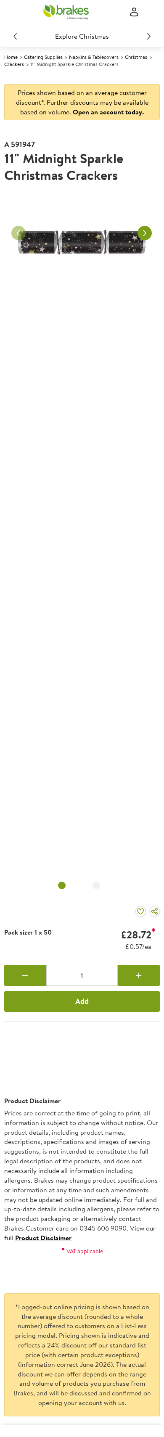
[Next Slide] (149, 36)
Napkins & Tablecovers (94, 57)
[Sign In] (134, 12)
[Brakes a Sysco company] (66, 12)
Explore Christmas (82, 36)
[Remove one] (25, 975)
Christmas (136, 57)
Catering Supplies (43, 57)
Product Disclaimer (43, 1237)
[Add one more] (139, 975)
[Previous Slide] (15, 36)
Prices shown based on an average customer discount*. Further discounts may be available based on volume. (82, 102)
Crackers (14, 64)
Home (11, 57)
